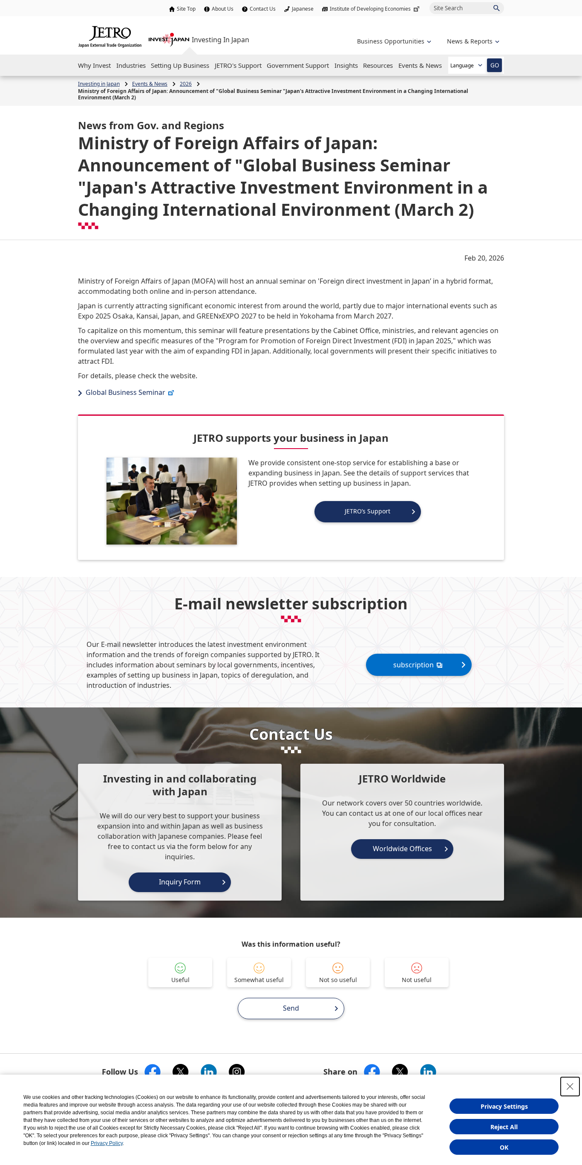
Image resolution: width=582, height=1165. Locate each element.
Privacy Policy (107, 1143)
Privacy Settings (504, 1106)
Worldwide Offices (402, 848)
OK (504, 1147)
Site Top (186, 8)
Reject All (504, 1127)
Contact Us (263, 8)
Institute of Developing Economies (370, 8)
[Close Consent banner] (570, 1086)
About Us (222, 8)
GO (494, 65)
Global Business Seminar (125, 392)
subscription (413, 664)
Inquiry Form (180, 882)
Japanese (303, 8)
